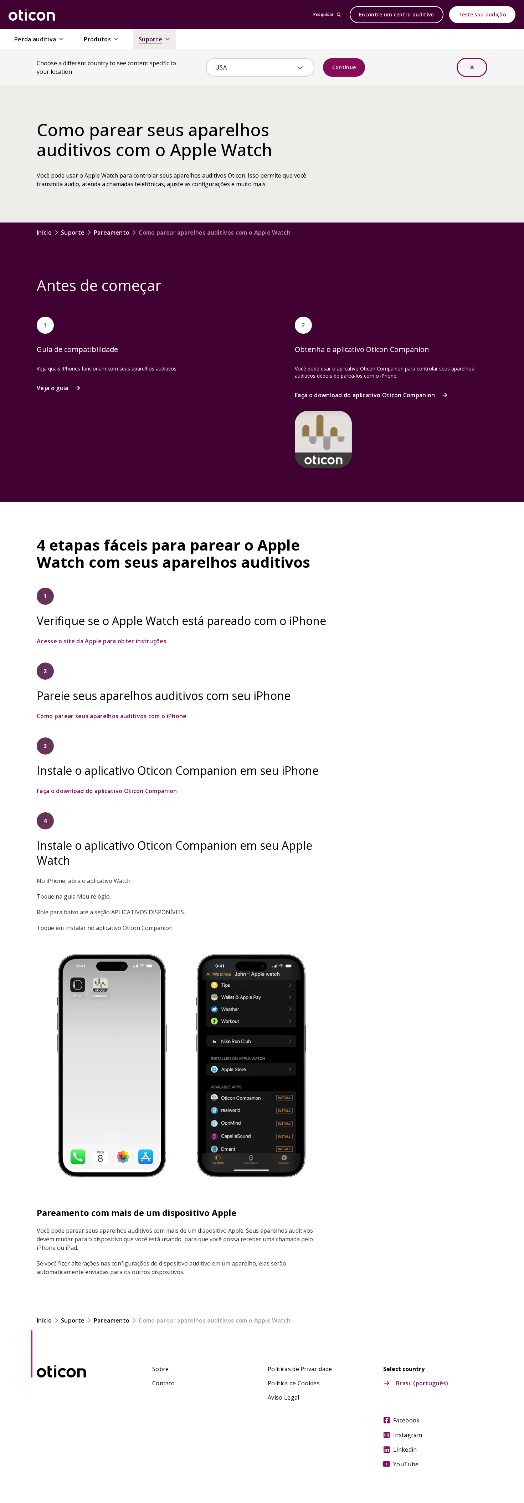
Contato (163, 1383)
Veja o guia (52, 388)
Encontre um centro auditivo (396, 14)
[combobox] (255, 67)
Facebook (406, 1420)
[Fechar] (472, 67)
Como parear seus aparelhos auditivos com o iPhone (112, 716)
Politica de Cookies (294, 1383)
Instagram (407, 1435)
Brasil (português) (422, 1383)
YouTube (405, 1464)
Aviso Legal (283, 1397)
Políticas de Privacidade (300, 1369)
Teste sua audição (482, 14)
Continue (344, 67)
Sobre (160, 1369)
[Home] (32, 15)
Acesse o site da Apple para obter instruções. (102, 641)
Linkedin (405, 1449)
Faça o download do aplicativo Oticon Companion (365, 395)
